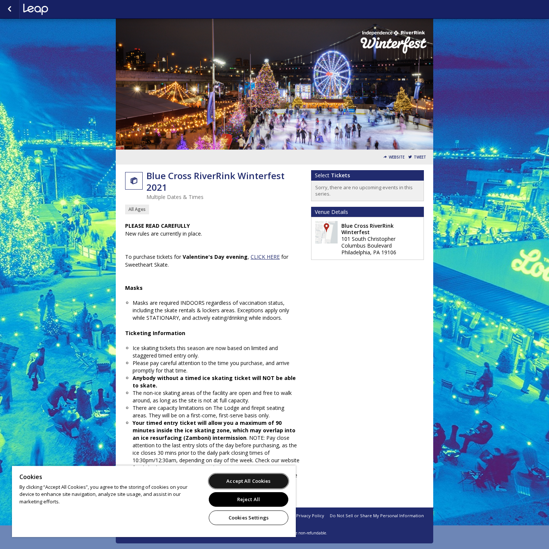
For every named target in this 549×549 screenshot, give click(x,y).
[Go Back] (9, 9)
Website (396, 157)
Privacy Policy (310, 515)
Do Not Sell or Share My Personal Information (377, 515)
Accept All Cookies (248, 481)
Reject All (248, 499)
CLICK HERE (265, 256)
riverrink (60, 9)
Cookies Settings (249, 517)
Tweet (420, 157)
